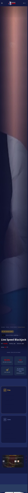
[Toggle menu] (2, 3)
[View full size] (13, 461)
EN (23, 3)
